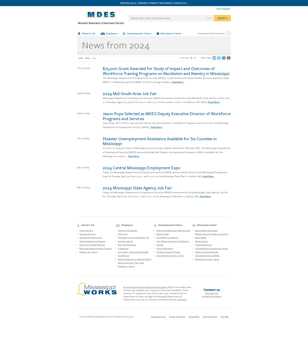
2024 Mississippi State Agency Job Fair (137, 188)
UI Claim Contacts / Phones (168, 252)
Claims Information (164, 248)
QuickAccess (123, 255)
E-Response (123, 248)
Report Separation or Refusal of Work (134, 259)
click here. (182, 299)
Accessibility (194, 316)
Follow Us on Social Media (206, 252)
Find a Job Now (86, 230)
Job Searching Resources (90, 237)
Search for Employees (127, 230)
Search (222, 18)
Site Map (225, 316)
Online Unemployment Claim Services (173, 230)
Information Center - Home (207, 259)
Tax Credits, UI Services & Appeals (133, 252)
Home (80, 58)
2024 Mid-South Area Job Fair (130, 93)
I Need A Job (88, 33)
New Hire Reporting (127, 244)
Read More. (177, 82)
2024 (94, 58)
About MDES (200, 237)
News (87, 58)
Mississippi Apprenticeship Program (95, 248)
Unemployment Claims (138, 33)
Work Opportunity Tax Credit (131, 262)
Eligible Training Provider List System (211, 234)
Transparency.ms (158, 316)
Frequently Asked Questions (211, 33)
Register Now (162, 234)
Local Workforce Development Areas (211, 248)
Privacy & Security (177, 316)
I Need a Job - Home (88, 252)
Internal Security (210, 316)
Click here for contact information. (212, 295)
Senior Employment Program (92, 241)
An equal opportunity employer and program (145, 287)
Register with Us (125, 241)
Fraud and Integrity (203, 244)
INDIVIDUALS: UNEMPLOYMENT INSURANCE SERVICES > (154, 3)
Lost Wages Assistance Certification (172, 241)
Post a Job (122, 234)
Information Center (170, 33)
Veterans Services (87, 234)
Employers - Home (126, 266)
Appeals (159, 244)
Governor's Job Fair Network (92, 244)
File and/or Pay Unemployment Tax (133, 237)
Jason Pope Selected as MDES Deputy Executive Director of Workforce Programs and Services (167, 116)
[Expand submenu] (97, 33)
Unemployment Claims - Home (170, 255)
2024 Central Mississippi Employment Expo (141, 168)
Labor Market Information (206, 230)
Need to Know (201, 241)
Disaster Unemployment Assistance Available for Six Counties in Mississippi (160, 141)
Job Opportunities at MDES (207, 255)
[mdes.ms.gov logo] (101, 23)
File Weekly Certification (167, 237)
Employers (112, 33)
